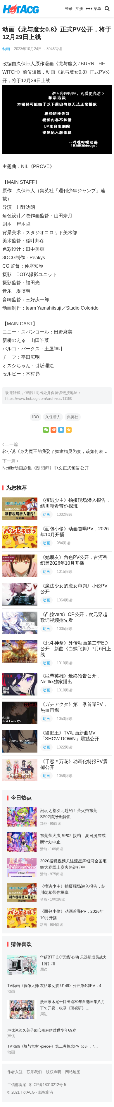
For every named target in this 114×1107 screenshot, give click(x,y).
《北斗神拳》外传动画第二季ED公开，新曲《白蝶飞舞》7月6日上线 (75, 648)
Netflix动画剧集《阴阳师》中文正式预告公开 (45, 467)
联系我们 (34, 1072)
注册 (79, 8)
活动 (43, 849)
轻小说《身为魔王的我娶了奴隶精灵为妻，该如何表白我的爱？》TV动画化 (57, 451)
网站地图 (72, 1072)
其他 (43, 824)
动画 (6, 49)
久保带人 (53, 417)
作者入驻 (15, 1072)
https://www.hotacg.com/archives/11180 (38, 398)
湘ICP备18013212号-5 (47, 1085)
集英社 (72, 417)
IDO (35, 417)
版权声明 (53, 1072)
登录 (68, 8)
